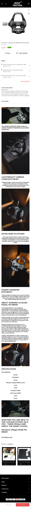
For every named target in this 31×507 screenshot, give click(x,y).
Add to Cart (8, 504)
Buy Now (23, 504)
